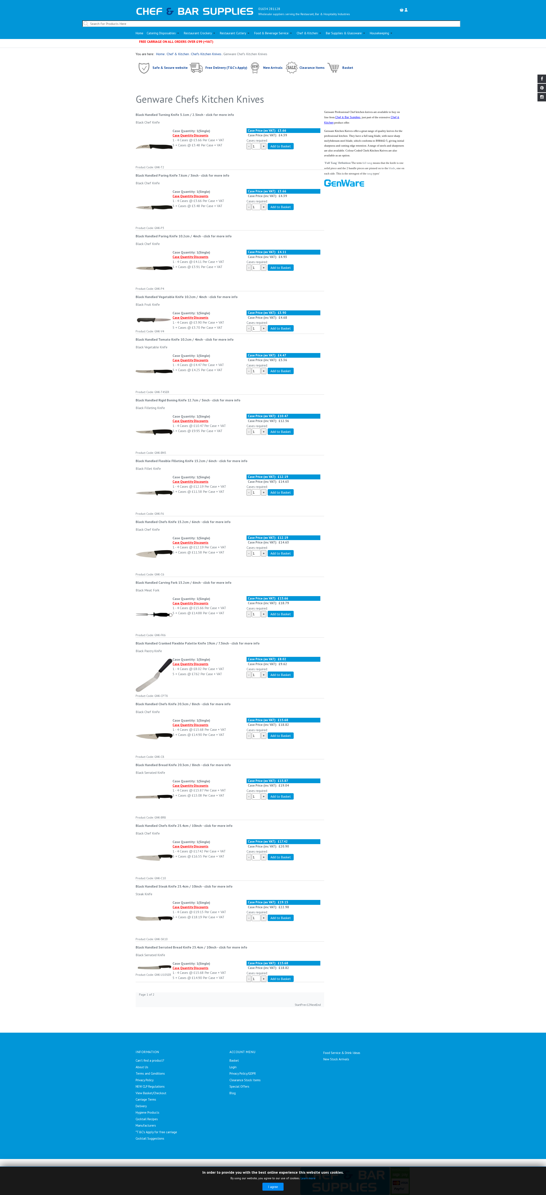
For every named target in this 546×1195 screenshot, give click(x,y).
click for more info (220, 114)
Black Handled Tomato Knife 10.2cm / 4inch (169, 339)
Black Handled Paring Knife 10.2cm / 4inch (168, 236)
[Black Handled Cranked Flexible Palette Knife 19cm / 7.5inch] (154, 675)
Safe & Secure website (170, 67)
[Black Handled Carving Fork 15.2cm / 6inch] (154, 614)
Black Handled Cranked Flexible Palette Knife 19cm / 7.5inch (182, 643)
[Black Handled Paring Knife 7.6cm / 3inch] (154, 207)
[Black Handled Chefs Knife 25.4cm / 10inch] (154, 857)
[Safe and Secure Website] (144, 67)
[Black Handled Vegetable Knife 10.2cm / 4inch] (154, 319)
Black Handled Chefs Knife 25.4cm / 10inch (169, 825)
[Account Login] (407, 10)
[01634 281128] (195, 11)
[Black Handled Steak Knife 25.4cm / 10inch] (154, 918)
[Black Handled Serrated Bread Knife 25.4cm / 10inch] (154, 966)
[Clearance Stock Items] (291, 67)
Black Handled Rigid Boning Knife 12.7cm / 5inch (173, 400)
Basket (347, 67)
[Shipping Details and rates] (197, 67)
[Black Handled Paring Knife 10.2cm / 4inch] (154, 268)
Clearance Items (312, 67)
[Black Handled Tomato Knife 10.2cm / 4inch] (154, 371)
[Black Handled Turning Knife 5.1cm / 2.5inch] (154, 146)
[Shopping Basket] (402, 10)
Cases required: (257, 140)
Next (313, 1005)
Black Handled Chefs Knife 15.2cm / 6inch (168, 522)
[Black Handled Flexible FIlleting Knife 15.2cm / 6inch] (154, 492)
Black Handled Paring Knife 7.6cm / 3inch (167, 175)
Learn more (308, 1178)
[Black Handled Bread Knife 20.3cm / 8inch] (154, 796)
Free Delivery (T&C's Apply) (226, 67)
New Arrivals (273, 67)
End (318, 1005)
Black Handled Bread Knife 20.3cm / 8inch (168, 765)
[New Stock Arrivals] (255, 67)
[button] (163, 33)
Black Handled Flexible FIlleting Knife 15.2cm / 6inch (176, 461)
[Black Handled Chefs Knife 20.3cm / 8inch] (154, 736)
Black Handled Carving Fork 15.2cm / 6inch (168, 582)
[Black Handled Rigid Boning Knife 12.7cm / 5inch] (154, 432)
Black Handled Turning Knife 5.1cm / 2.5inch (169, 114)
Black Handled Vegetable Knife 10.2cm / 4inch (171, 297)
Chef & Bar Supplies (347, 117)
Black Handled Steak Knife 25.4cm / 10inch (169, 886)
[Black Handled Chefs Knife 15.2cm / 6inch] (154, 553)
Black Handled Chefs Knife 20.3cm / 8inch (168, 704)
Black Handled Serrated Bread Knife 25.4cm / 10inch (176, 947)
